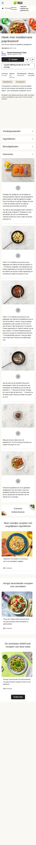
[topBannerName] (18, 14)
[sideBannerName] (18, 114)
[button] (18, 138)
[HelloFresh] (18, 2)
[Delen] (32, 59)
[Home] (3, 8)
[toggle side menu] (2, 3)
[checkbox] (2, 48)
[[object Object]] (27, 59)
